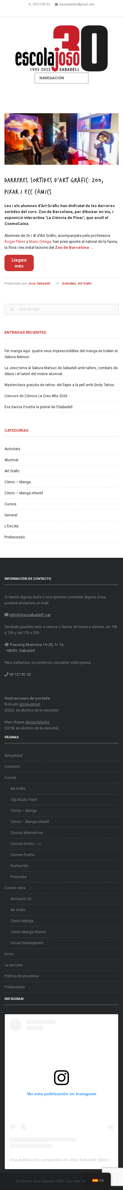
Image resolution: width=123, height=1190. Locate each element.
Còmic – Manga (17, 482)
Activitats (69, 283)
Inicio (8, 954)
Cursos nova (14, 888)
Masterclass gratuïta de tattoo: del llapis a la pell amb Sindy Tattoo (59, 385)
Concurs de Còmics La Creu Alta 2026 (35, 396)
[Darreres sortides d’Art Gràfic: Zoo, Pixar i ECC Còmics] (61, 139)
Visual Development (27, 943)
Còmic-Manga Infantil (28, 932)
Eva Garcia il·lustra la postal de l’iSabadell (38, 407)
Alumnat (11, 460)
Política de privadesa (21, 976)
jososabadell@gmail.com (77, 4)
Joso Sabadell (39, 283)
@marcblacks (37, 722)
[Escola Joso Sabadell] (61, 45)
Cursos (10, 504)
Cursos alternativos (26, 833)
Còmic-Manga (21, 921)
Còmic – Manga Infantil (23, 493)
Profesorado (14, 537)
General (10, 515)
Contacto (12, 767)
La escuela (13, 965)
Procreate (18, 877)
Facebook (53, 11)
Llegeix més (19, 263)
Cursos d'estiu (22, 855)
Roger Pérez (14, 241)
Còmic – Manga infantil (29, 822)
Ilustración (19, 866)
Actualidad (13, 756)
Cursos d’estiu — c (25, 844)
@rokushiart (29, 704)
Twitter (61, 11)
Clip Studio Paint (23, 800)
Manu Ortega (40, 241)
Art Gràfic (85, 283)
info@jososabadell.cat (29, 615)
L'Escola (11, 526)
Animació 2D (21, 899)
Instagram (69, 11)
